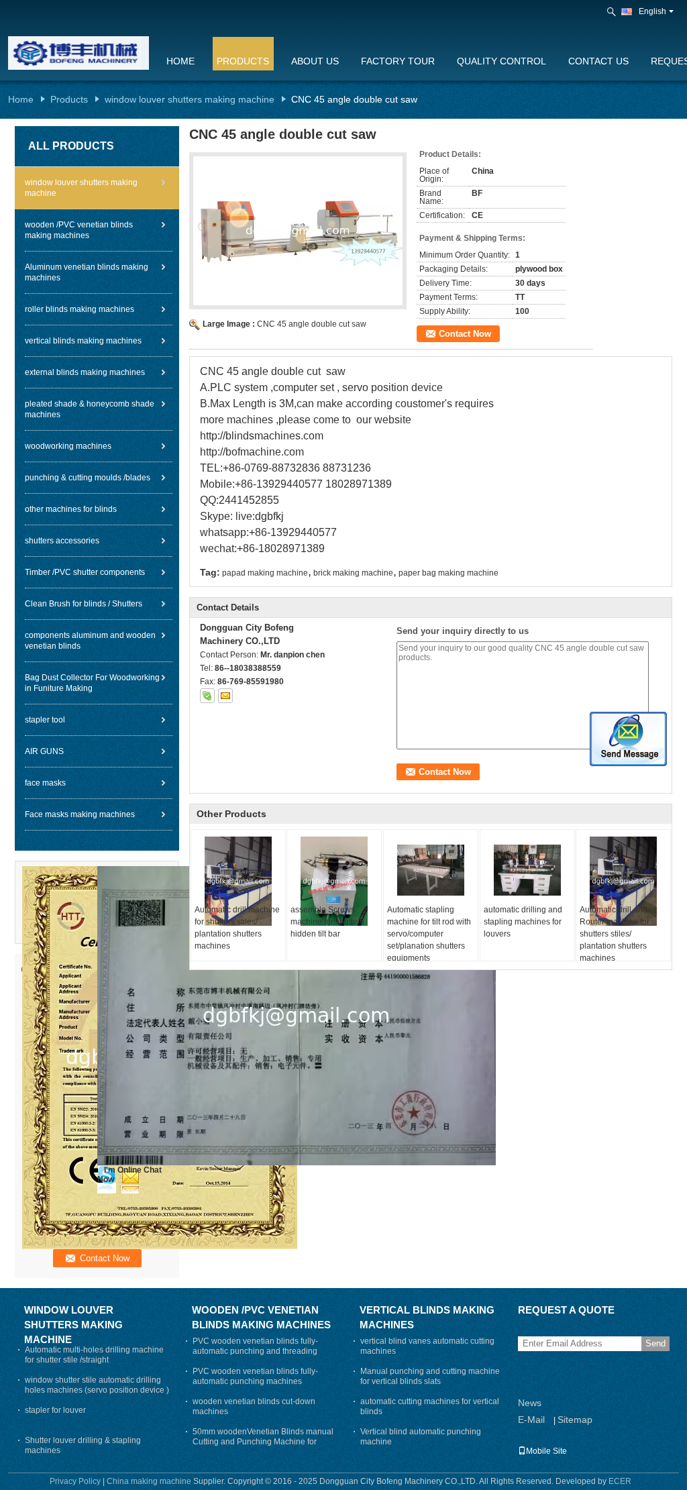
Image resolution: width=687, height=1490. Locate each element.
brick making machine (353, 573)
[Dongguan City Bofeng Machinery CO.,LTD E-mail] (225, 695)
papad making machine (265, 573)
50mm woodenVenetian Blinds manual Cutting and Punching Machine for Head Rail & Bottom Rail (263, 1441)
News (529, 1402)
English (652, 11)
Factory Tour (398, 61)
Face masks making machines (80, 814)
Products (243, 61)
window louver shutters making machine (189, 99)
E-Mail (531, 1419)
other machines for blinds (71, 509)
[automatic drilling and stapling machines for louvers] (527, 870)
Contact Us (598, 61)
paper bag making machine (448, 573)
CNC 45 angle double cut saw (311, 324)
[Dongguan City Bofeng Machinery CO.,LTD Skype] (207, 695)
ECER (620, 1481)
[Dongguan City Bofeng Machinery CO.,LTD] (612, 12)
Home (180, 61)
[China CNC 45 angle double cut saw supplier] (298, 230)
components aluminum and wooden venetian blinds (90, 641)
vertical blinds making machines (83, 340)
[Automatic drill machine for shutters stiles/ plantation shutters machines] (238, 881)
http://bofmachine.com (252, 452)
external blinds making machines (85, 372)
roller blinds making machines (79, 309)
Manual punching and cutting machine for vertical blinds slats (430, 1376)
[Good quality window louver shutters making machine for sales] (296, 1015)
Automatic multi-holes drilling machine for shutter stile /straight (94, 1355)
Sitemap (575, 1419)
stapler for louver (55, 1410)
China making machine (149, 1481)
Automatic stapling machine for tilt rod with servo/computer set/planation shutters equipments (429, 934)
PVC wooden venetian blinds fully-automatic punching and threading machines (255, 1351)
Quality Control (501, 61)
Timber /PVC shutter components (85, 572)
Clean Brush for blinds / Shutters (83, 603)
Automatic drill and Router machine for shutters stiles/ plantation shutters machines (614, 934)
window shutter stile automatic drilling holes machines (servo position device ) (97, 1385)
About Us (315, 61)
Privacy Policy (75, 1481)
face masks (45, 783)
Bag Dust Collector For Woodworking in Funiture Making (92, 683)
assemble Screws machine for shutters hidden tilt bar (327, 922)
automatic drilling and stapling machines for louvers (523, 922)
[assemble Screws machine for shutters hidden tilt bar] (334, 881)
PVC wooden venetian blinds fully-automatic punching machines (255, 1376)
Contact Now (465, 334)
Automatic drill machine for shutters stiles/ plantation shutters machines (237, 928)
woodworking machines (68, 446)
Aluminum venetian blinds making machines (86, 272)
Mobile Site (546, 1451)
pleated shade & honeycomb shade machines (89, 409)
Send (655, 1343)
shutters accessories (62, 540)
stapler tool (45, 720)
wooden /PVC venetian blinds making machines (79, 230)
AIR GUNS (44, 751)
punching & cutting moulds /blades (87, 477)
